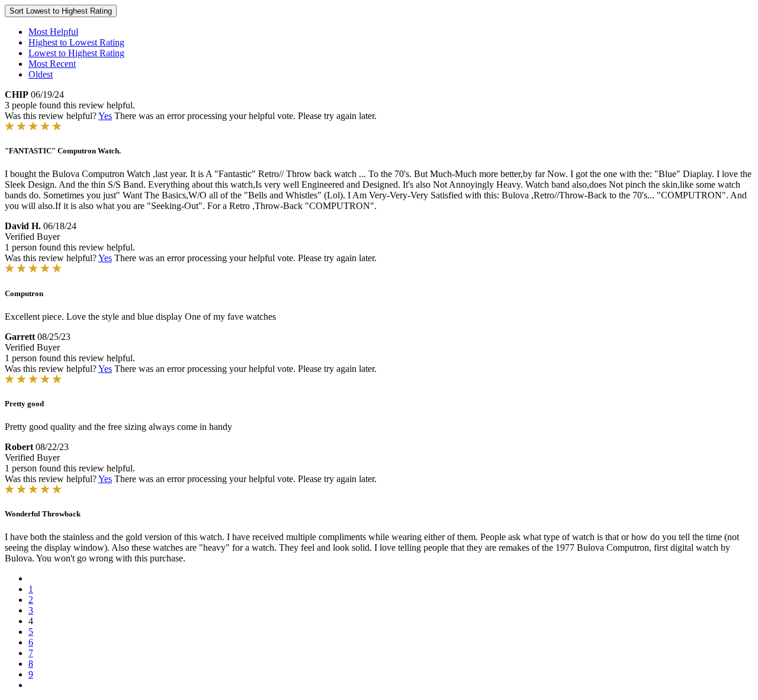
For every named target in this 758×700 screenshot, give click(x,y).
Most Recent (52, 64)
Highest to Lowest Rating (76, 42)
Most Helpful (53, 32)
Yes (105, 116)
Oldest (40, 74)
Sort (60, 11)
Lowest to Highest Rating (76, 53)
